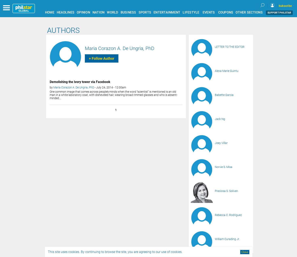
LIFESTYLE (191, 12)
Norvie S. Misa (223, 167)
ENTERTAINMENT (167, 12)
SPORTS (145, 12)
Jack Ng (220, 119)
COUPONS (225, 12)
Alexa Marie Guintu (226, 70)
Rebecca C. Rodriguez (228, 215)
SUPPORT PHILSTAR (279, 12)
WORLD (112, 12)
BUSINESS (128, 12)
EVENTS (209, 12)
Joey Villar (221, 143)
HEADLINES (65, 12)
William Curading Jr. (227, 239)
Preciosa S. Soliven (226, 191)
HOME (49, 12)
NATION (99, 12)
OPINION (83, 12)
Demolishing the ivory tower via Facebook (80, 82)
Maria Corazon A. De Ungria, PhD (119, 48)
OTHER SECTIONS (249, 12)
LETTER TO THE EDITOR (229, 46)
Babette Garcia (224, 95)
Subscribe (285, 5)
